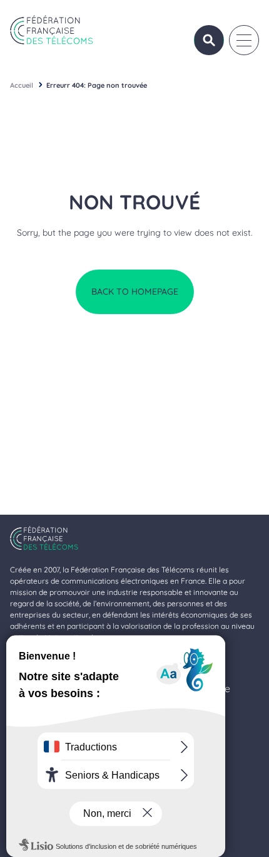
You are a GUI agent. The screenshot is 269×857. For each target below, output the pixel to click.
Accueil (21, 85)
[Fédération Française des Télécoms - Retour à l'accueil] (51, 30)
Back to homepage (134, 291)
